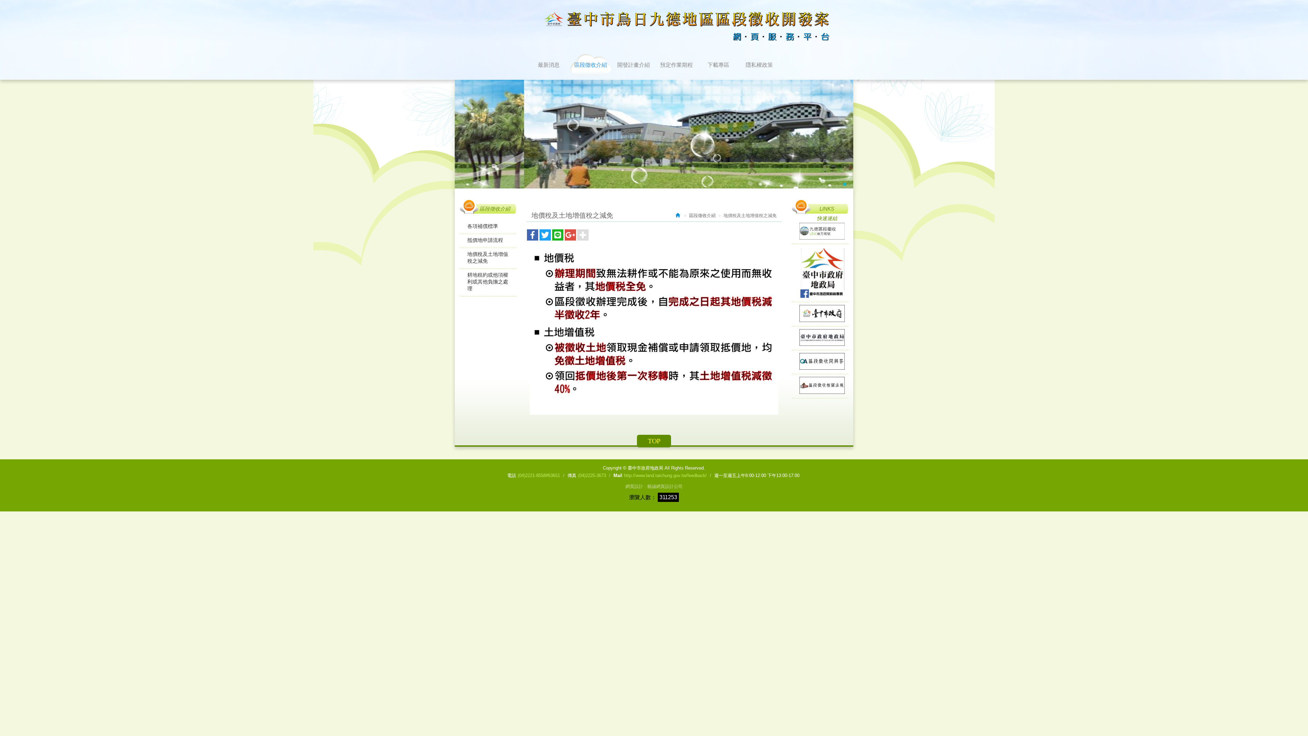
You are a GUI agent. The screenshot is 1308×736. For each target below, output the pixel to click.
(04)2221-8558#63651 (539, 475)
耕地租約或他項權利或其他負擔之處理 (487, 281)
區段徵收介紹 (702, 215)
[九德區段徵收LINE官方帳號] (820, 231)
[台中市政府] (820, 313)
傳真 (571, 475)
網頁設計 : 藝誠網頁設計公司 (654, 486)
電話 (511, 475)
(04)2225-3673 (592, 475)
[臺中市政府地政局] (820, 338)
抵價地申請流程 (485, 240)
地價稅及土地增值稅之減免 (487, 257)
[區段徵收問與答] (820, 361)
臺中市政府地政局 (647, 27)
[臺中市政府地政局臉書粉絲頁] (820, 273)
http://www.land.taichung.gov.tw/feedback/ (665, 475)
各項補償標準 (482, 226)
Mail (617, 475)
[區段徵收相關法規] (820, 385)
